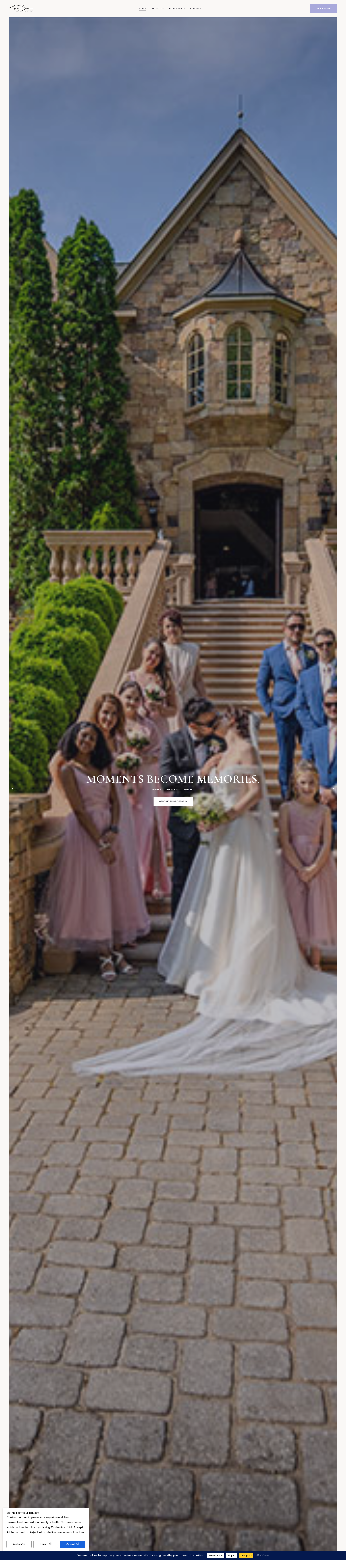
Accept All (72, 1544)
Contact (196, 9)
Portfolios (177, 9)
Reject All (46, 1544)
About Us (158, 9)
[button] (14, 789)
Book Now (323, 9)
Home (142, 9)
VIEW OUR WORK (173, 808)
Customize (19, 1544)
